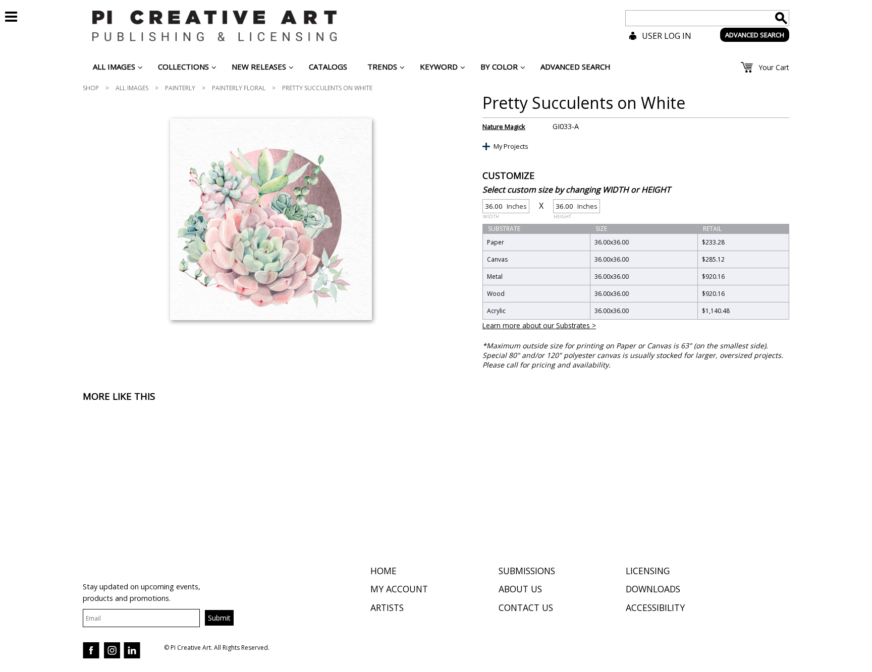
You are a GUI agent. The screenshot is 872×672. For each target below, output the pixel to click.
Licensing (648, 571)
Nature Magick (503, 126)
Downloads (653, 589)
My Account (399, 589)
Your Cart (773, 67)
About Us (520, 589)
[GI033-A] (271, 219)
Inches (505, 207)
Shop (91, 88)
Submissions (527, 571)
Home (383, 571)
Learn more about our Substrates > (539, 325)
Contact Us (526, 607)
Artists (387, 607)
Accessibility (655, 607)
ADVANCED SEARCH (754, 34)
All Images (132, 88)
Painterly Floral (238, 88)
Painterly (180, 88)
